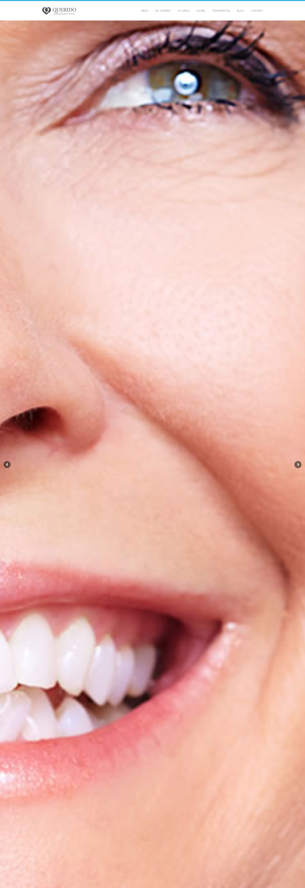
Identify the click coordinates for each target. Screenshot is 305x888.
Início (144, 10)
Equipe (201, 10)
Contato (257, 10)
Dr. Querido (163, 10)
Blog (240, 10)
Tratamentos (221, 10)
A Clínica (184, 10)
